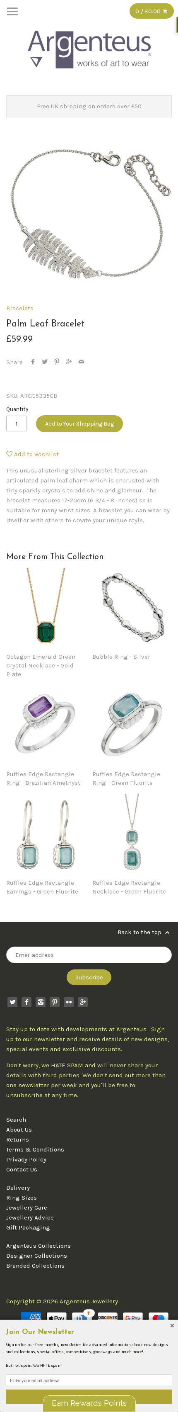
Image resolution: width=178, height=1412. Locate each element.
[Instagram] (41, 1002)
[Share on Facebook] (33, 362)
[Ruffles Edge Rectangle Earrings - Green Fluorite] (46, 834)
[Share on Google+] (69, 362)
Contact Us (21, 1169)
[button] (89, 1332)
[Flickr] (69, 1002)
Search (16, 1119)
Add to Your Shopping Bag (79, 423)
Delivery (18, 1187)
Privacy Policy (26, 1159)
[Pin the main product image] (57, 362)
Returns (17, 1139)
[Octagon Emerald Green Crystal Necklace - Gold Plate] (46, 608)
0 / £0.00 (148, 11)
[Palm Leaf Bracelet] (89, 213)
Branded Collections (35, 1265)
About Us (19, 1129)
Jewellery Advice (30, 1217)
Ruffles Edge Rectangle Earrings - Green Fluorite (42, 887)
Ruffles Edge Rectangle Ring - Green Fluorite (126, 778)
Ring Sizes (21, 1197)
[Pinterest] (55, 1002)
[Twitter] (12, 1002)
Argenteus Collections (38, 1245)
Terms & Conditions (35, 1149)
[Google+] (83, 1002)
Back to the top (140, 932)
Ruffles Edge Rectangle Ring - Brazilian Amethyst (43, 778)
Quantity (17, 409)
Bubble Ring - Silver (121, 656)
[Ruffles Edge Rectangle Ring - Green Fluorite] (132, 725)
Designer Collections (36, 1255)
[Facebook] (26, 1002)
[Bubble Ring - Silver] (132, 608)
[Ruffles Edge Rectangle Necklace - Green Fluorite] (132, 834)
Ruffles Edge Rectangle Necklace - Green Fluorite (129, 887)
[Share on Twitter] (45, 362)
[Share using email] (81, 362)
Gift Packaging (28, 1227)
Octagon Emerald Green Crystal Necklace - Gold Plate (40, 665)
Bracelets (20, 308)
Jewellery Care (26, 1207)
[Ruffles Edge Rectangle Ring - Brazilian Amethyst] (46, 725)
